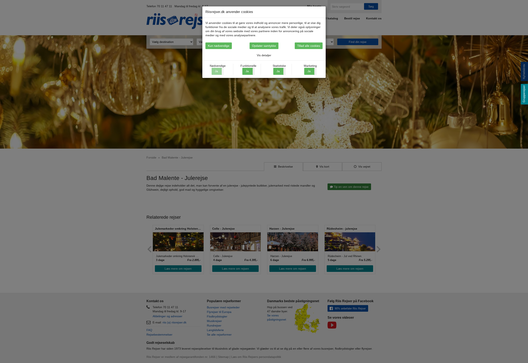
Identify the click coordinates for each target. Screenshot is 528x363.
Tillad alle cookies (308, 45)
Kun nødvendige (218, 45)
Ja (247, 71)
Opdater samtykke (264, 45)
